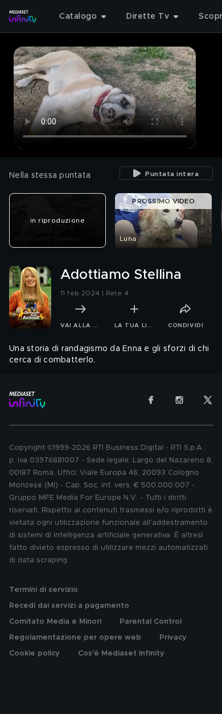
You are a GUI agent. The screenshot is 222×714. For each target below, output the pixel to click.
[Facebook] (151, 400)
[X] (208, 400)
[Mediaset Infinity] (22, 16)
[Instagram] (179, 400)
